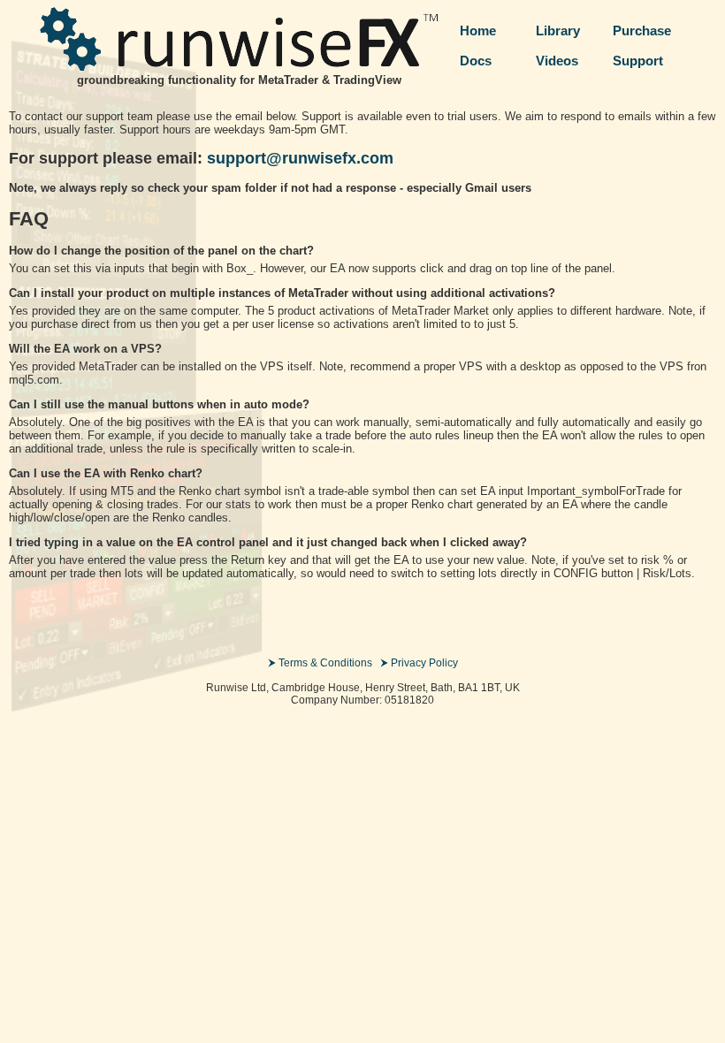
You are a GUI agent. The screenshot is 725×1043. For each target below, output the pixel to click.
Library (558, 30)
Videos (557, 60)
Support (638, 60)
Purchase (642, 30)
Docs (476, 60)
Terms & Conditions (325, 663)
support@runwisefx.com (300, 158)
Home (478, 30)
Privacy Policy (424, 663)
